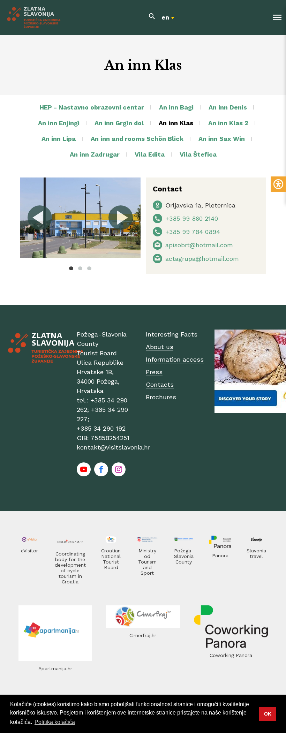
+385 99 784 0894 (192, 231)
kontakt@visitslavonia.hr (113, 447)
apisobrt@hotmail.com (199, 245)
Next (120, 218)
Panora (220, 555)
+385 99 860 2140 (191, 218)
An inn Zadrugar (95, 154)
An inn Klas (176, 123)
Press (154, 372)
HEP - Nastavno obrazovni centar (91, 107)
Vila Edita (150, 154)
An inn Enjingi (59, 123)
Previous (40, 218)
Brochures (161, 397)
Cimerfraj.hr (142, 635)
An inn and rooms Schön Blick (137, 138)
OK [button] (267, 714)
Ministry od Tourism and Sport (147, 562)
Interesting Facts (171, 334)
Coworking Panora (231, 655)
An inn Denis (228, 107)
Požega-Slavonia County (184, 556)
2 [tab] (80, 268)
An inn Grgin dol (119, 123)
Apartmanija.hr (55, 668)
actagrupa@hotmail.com (202, 258)
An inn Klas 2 (228, 123)
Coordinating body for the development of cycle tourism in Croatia (70, 567)
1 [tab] (71, 268)
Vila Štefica (198, 154)
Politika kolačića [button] (55, 722)
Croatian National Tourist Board (111, 559)
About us (159, 346)
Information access (175, 359)
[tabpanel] (80, 217)
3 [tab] (89, 268)
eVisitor (29, 550)
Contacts (160, 384)
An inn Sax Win (221, 138)
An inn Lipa (59, 138)
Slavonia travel (256, 553)
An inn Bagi (176, 107)
